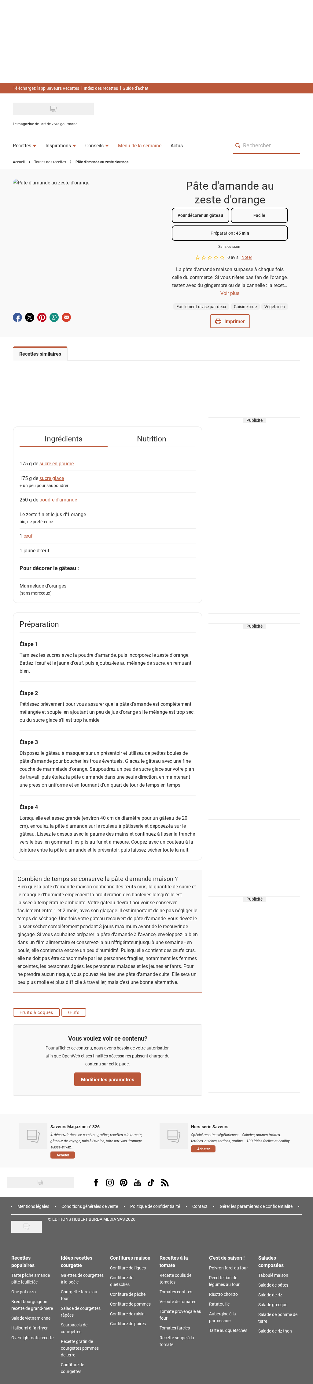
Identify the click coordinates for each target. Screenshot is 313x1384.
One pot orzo (23, 1292)
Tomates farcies (175, 1328)
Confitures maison (130, 1257)
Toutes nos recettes (50, 161)
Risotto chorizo (223, 1294)
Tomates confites (176, 1292)
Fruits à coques (36, 1012)
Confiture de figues (128, 1268)
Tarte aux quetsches (228, 1330)
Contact (200, 1206)
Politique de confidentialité (155, 1206)
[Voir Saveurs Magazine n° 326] (33, 1136)
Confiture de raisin (127, 1314)
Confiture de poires (128, 1323)
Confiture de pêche (127, 1294)
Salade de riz (270, 1295)
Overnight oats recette (32, 1338)
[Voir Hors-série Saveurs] (174, 1136)
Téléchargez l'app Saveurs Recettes (46, 88)
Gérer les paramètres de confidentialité (256, 1206)
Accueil (19, 161)
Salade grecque (272, 1304)
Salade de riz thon (275, 1331)
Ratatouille (219, 1304)
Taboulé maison (273, 1275)
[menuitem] (24, 145)
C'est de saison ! (227, 1257)
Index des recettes (101, 88)
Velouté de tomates (178, 1301)
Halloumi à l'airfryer (29, 1328)
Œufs (73, 1012)
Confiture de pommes (130, 1304)
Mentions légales (33, 1206)
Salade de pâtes (273, 1285)
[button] (230, 321)
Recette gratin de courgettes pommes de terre (80, 1348)
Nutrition (151, 438)
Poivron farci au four (228, 1268)
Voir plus (229, 293)
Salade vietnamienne (30, 1318)
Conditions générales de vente (89, 1206)
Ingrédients (64, 438)
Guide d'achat (136, 88)
